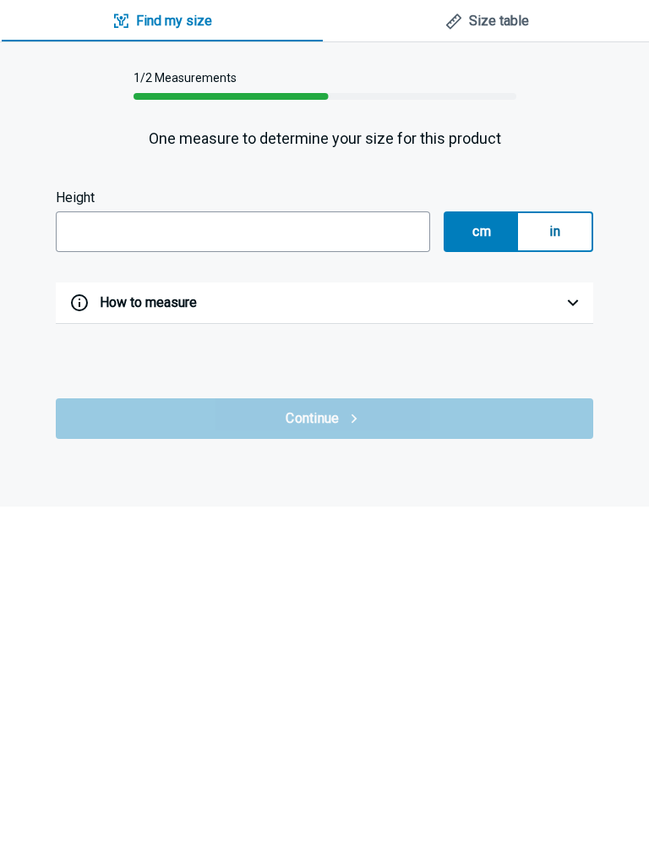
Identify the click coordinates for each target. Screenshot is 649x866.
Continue (312, 418)
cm (481, 231)
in (554, 231)
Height (75, 197)
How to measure (148, 302)
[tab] (162, 21)
